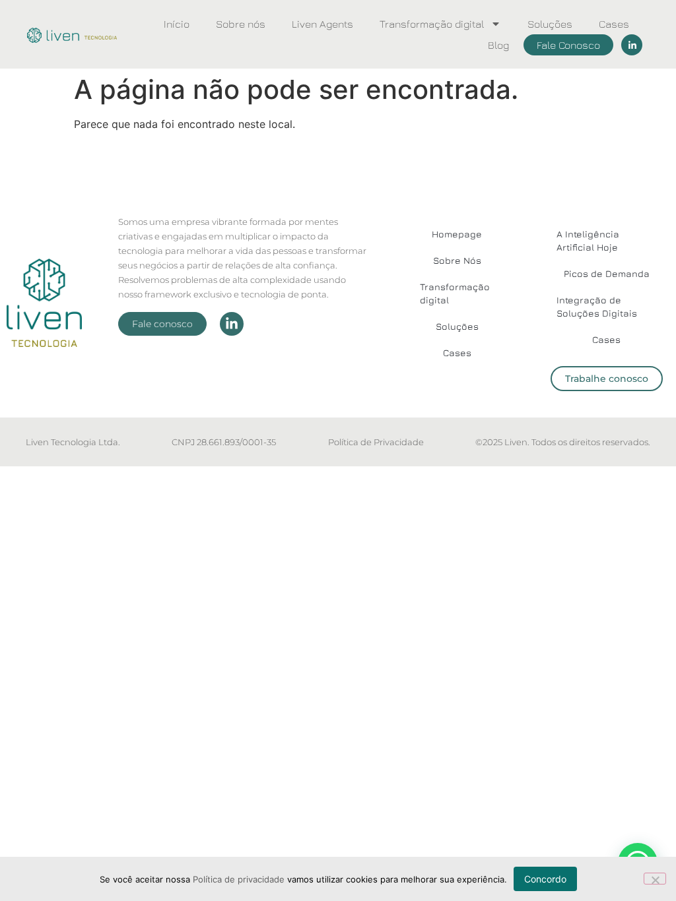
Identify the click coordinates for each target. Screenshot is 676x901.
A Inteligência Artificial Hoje (588, 240)
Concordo (545, 879)
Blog (498, 45)
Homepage (457, 233)
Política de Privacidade (376, 442)
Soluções (549, 24)
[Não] (655, 879)
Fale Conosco (568, 45)
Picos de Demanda (607, 273)
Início (176, 24)
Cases (614, 24)
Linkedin (631, 44)
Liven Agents (322, 24)
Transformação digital (432, 24)
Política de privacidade (239, 879)
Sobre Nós (457, 260)
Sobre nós (240, 24)
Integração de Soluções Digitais (597, 306)
